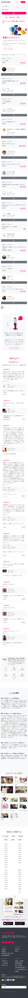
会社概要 (4, 949)
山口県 (5, 884)
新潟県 (5, 866)
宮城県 (5, 850)
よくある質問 (5, 963)
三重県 (19, 860)
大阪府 (12, 839)
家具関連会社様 (18, 963)
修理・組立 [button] (12, 17)
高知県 (19, 872)
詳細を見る (13, 664)
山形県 (5, 854)
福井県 (19, 848)
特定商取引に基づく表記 (7, 953)
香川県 (5, 888)
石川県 (19, 846)
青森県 (5, 846)
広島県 (5, 882)
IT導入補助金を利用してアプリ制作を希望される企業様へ (20, 969)
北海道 (5, 844)
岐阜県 (19, 854)
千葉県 (5, 864)
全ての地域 (5, 836)
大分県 (19, 882)
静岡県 (19, 856)
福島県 (5, 856)
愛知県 (19, 858)
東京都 (13, 836)
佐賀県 (19, 876)
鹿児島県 (20, 886)
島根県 (5, 878)
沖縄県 (19, 888)
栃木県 (5, 860)
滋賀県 (19, 862)
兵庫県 (5, 870)
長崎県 (19, 878)
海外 (20, 890)
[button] (6, 670)
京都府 (19, 839)
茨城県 (5, 858)
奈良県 (5, 872)
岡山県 (5, 880)
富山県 (19, 844)
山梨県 (19, 850)
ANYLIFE (17, 949)
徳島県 (5, 886)
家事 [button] (18, 17)
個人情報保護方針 (6, 955)
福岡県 (19, 874)
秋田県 (5, 852)
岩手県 (5, 848)
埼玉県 (5, 839)
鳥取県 (5, 876)
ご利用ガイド (5, 961)
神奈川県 (21, 836)
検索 (14, 13)
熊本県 (19, 880)
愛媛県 (19, 870)
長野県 (19, 852)
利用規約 (4, 951)
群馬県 (5, 862)
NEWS (16, 951)
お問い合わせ (5, 965)
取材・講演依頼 (18, 965)
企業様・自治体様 (19, 961)
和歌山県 (6, 874)
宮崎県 (19, 884)
